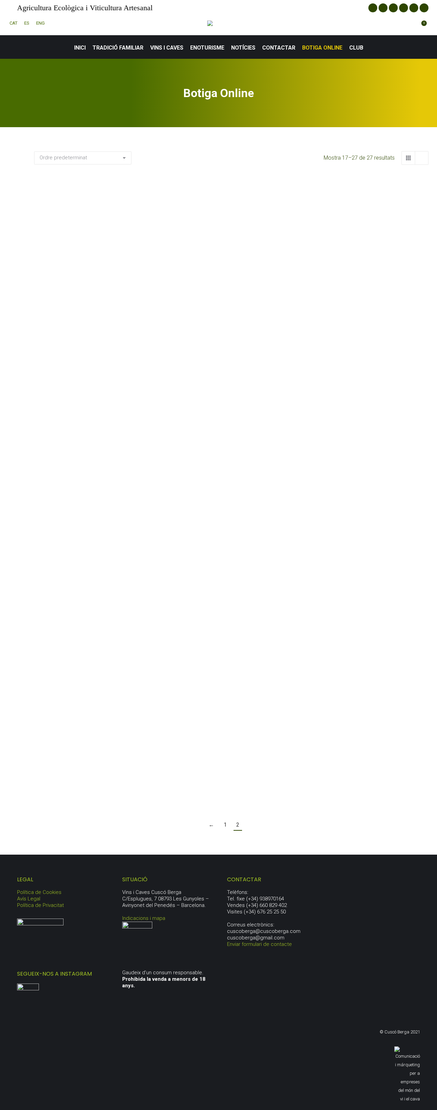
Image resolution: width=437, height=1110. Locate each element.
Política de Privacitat (40, 905)
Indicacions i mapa (143, 918)
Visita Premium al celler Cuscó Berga (231, 787)
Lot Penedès (231, 656)
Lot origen (96, 656)
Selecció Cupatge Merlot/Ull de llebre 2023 (367, 317)
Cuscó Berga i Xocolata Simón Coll (96, 787)
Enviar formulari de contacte (259, 944)
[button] (148, 289)
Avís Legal (28, 899)
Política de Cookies (39, 892)
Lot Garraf (367, 487)
